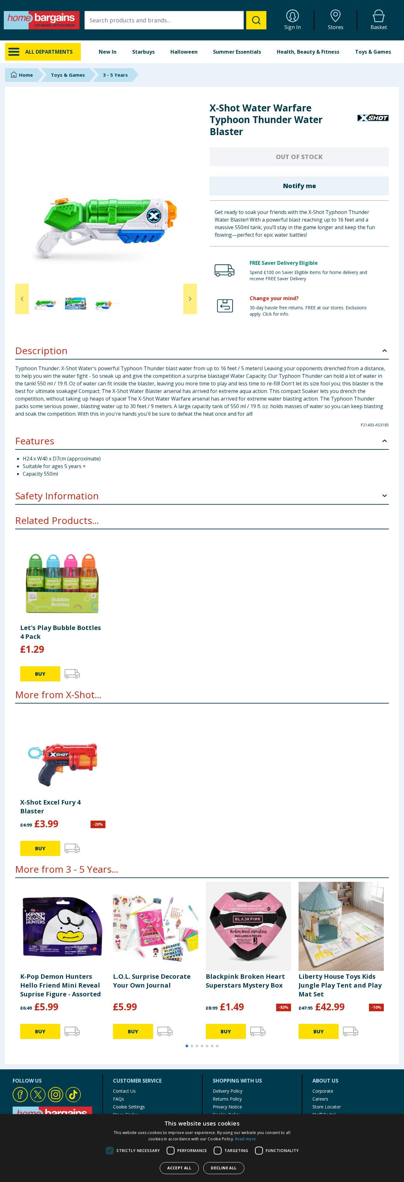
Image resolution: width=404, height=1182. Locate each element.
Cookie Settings (129, 1107)
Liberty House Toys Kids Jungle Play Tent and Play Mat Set (340, 985)
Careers (320, 1099)
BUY (40, 673)
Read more (245, 1139)
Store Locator (326, 1107)
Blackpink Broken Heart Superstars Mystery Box (245, 980)
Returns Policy (227, 1099)
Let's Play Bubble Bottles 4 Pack (60, 632)
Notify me (299, 185)
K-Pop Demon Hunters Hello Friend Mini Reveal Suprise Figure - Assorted (60, 985)
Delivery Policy (227, 1091)
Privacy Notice (227, 1107)
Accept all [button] (179, 1168)
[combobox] (175, 20)
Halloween (184, 51)
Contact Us (124, 1091)
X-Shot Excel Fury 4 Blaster (50, 806)
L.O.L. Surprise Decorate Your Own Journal (152, 980)
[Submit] (256, 20)
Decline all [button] (223, 1168)
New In (107, 51)
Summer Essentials (237, 51)
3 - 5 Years (115, 75)
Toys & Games (373, 51)
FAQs (118, 1099)
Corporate (322, 1091)
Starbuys (143, 51)
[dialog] (202, 1148)
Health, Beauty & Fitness (308, 51)
